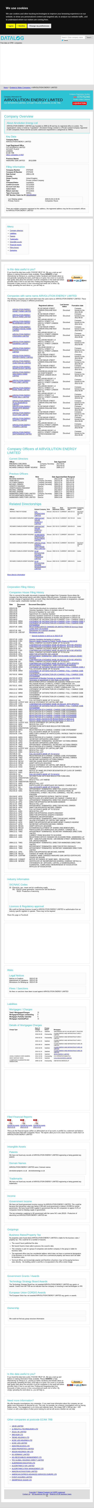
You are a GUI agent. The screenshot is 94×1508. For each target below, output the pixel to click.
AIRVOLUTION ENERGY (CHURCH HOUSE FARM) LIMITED (21, 329)
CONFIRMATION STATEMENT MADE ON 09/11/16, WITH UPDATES (54, 704)
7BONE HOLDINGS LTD (20, 1437)
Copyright (32, 1492)
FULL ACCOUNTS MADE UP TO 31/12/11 (44, 787)
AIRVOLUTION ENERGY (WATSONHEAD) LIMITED (22, 433)
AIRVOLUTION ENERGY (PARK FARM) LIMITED (21, 389)
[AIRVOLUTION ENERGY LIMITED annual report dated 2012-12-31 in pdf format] (26, 1121)
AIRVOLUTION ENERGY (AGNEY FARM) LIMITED (21, 310)
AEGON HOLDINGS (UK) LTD (22, 1452)
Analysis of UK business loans (60, 1494)
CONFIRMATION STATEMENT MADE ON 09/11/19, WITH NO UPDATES (55, 650)
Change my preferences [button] (39, 26)
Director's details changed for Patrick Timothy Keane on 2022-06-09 (53, 641)
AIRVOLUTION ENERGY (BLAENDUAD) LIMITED (21, 322)
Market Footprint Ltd (45, 1492)
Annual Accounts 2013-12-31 (13, 1126)
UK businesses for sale (40, 1494)
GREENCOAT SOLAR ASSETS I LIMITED (39, 529)
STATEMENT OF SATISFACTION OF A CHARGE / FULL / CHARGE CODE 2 (57, 667)
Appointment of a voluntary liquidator (42, 630)
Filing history (14, 247)
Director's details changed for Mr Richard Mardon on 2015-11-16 (51, 721)
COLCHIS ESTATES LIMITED (63, 1058)
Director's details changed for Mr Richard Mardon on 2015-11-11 (51, 719)
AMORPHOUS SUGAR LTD (22, 1480)
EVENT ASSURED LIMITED (22, 1477)
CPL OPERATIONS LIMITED (40, 513)
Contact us (26, 1494)
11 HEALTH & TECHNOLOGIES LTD (25, 1429)
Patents (12, 236)
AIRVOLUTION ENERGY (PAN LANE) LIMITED (21, 381)
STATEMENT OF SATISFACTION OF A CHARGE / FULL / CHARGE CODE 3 (57, 621)
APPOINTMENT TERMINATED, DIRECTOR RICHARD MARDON (52, 665)
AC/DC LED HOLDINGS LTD (22, 1440)
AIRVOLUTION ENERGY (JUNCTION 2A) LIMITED (21, 362)
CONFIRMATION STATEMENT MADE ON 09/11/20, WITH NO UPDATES (55, 647)
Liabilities (13, 233)
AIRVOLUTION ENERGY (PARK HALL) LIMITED (21, 396)
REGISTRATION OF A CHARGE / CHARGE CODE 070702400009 (52, 715)
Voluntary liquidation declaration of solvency (44, 639)
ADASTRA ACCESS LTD (20, 1446)
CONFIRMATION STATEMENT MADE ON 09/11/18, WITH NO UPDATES (55, 660)
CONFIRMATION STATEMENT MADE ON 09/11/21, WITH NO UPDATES (55, 645)
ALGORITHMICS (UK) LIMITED (23, 1466)
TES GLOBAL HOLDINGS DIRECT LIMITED (28, 1460)
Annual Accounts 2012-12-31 (26, 1126)
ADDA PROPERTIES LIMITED (23, 1449)
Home (6, 87)
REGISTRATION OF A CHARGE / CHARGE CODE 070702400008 (52, 717)
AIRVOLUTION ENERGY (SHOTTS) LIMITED (21, 419)
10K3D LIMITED (17, 1426)
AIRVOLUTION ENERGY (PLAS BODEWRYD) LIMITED (21, 402)
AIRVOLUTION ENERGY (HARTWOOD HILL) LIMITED (40, 545)
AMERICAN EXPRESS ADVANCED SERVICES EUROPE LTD (34, 1474)
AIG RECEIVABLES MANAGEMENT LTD (26, 1457)
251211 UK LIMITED (19, 1432)
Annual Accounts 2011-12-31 (39, 1126)
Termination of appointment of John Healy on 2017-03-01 (49, 680)
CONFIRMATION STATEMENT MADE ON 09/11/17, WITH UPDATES (54, 663)
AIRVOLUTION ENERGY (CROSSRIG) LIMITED (21, 335)
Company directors (16, 230)
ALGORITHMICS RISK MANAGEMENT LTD (27, 1469)
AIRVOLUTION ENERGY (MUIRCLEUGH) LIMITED (21, 367)
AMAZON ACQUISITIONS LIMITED (24, 1471)
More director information (16, 575)
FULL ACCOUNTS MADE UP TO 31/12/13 (44, 754)
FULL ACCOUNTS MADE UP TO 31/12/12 (44, 774)
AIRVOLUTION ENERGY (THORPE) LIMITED (21, 426)
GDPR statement (59, 1492)
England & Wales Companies (20, 87)
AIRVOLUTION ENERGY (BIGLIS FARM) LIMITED (21, 316)
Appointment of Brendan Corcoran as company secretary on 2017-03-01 (54, 678)
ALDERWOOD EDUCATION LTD (23, 1463)
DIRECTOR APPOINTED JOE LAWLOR (43, 654)
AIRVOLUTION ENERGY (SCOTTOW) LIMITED (21, 414)
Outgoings (13, 250)
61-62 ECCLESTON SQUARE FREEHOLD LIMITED (39, 555)
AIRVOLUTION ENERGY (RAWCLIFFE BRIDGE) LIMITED (21, 408)
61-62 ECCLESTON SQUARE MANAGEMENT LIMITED (40, 565)
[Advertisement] (47, 64)
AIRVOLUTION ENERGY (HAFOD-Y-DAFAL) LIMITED (22, 356)
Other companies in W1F (15, 155)
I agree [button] (10, 26)
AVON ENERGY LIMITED (61, 1054)
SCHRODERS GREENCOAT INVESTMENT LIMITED (40, 537)
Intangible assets (16, 242)
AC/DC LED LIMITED (19, 1443)
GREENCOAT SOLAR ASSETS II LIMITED (39, 521)
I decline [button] (21, 26)
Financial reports (16, 245)
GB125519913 (31, 195)
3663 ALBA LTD (17, 1435)
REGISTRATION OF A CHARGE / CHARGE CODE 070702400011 (52, 710)
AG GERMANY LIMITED (20, 1454)
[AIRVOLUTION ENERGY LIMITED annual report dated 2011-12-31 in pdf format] (39, 1121)
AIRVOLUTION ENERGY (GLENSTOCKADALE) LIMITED (21, 350)
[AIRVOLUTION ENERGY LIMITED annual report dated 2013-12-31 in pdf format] (13, 1121)
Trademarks (14, 239)
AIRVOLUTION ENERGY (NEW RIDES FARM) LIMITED (21, 374)
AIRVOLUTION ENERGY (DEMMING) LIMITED (21, 342)
